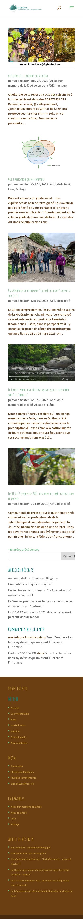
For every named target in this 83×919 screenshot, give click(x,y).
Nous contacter (19, 742)
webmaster (21, 81)
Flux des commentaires (23, 777)
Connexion (17, 766)
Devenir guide (18, 737)
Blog (13, 719)
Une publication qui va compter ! (26, 179)
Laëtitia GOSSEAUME (22, 653)
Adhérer (15, 731)
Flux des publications (22, 771)
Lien (11, 189)
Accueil (15, 707)
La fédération (18, 725)
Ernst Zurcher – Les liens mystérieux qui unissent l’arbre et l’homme (40, 642)
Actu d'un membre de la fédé (26, 806)
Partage (61, 85)
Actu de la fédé (44, 85)
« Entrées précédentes (23, 549)
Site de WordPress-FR (22, 783)
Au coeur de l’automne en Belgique (28, 76)
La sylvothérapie (20, 713)
